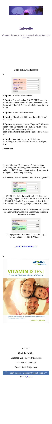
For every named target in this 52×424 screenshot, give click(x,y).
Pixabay (29, 377)
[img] (26, 10)
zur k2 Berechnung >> (26, 246)
